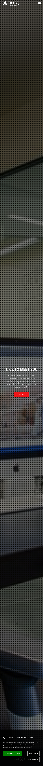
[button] (39, 3)
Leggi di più (32, 753)
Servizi (21, 394)
